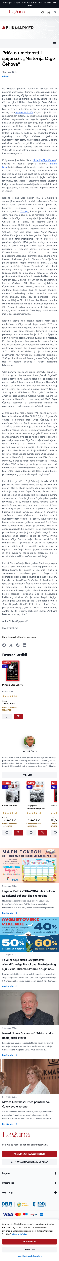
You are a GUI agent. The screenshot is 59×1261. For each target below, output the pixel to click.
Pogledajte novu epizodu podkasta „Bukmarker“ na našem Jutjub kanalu (29, 4)
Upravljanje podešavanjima (29, 1256)
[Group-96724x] (33, 1214)
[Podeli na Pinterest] (17, 645)
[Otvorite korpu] (48, 12)
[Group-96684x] (39, 1204)
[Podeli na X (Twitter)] (11, 645)
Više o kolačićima (19, 1234)
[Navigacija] (29, 43)
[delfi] (7, 1204)
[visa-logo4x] (7, 1214)
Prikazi (5, 76)
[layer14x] (41, 1214)
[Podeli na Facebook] (4, 645)
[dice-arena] (23, 1204)
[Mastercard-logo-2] (18, 1214)
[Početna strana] (17, 12)
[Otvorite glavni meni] (4, 12)
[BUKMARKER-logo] (18, 27)
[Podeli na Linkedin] (24, 645)
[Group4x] (25, 1214)
